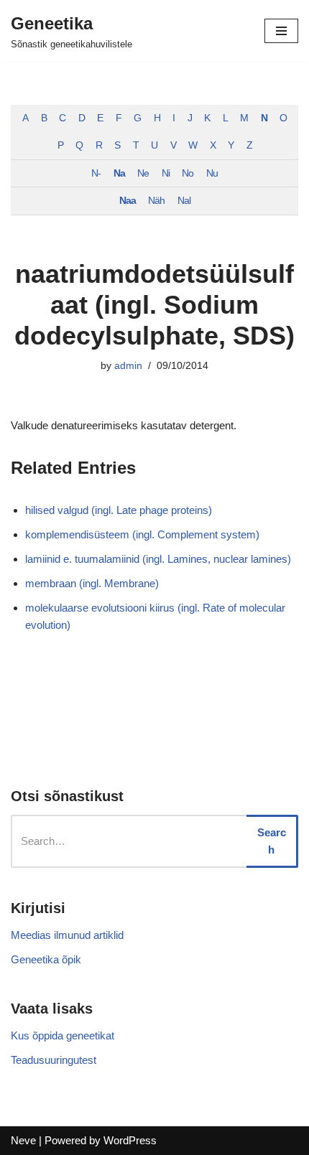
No (187, 173)
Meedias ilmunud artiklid (67, 935)
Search (271, 841)
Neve (23, 1140)
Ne (143, 173)
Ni (166, 173)
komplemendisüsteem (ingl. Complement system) (142, 534)
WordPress (130, 1140)
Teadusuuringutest (53, 1060)
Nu (212, 173)
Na (119, 173)
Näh (156, 200)
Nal (183, 200)
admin (128, 365)
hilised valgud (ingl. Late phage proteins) (118, 510)
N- (96, 173)
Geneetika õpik (46, 959)
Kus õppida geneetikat (62, 1035)
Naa (127, 200)
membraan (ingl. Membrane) (92, 583)
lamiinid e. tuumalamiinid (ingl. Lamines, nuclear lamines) (158, 559)
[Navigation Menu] (281, 31)
